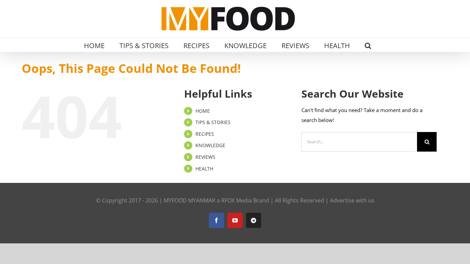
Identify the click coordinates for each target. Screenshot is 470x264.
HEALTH (204, 168)
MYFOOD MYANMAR (189, 200)
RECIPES (204, 134)
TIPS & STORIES (213, 122)
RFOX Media (236, 200)
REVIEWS (205, 157)
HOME (202, 111)
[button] (368, 45)
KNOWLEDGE (210, 145)
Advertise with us (352, 200)
